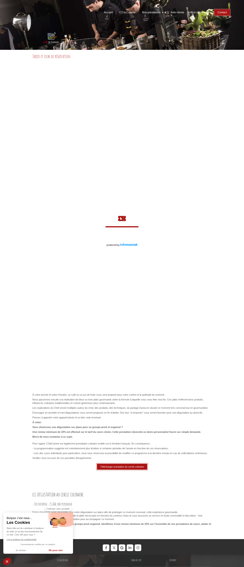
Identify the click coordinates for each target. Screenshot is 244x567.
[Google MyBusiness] (122, 547)
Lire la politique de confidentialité (22, 539)
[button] (7, 561)
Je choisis (21, 550)
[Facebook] (106, 547)
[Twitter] (114, 547)
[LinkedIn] (130, 547)
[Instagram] (138, 547)
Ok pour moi (56, 550)
